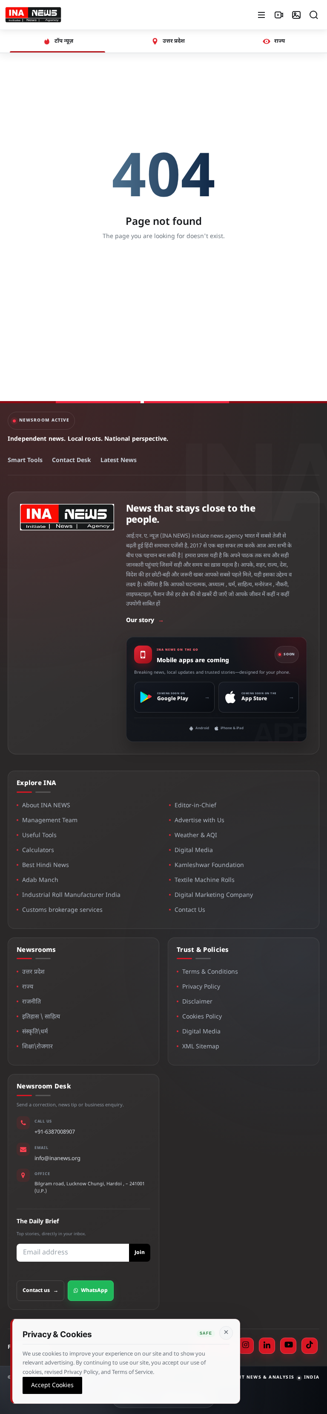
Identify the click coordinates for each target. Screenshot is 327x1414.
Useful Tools (39, 836)
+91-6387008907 (54, 1132)
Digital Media (194, 851)
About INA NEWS (46, 806)
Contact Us (190, 910)
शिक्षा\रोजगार (37, 1047)
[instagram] (246, 1346)
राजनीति (31, 1002)
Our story (145, 621)
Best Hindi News (45, 865)
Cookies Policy (202, 1017)
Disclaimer (197, 1002)
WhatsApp (94, 1290)
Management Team (49, 821)
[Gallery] (296, 14)
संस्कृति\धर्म (35, 1032)
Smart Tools (25, 461)
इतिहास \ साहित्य (41, 1017)
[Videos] (279, 14)
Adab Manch (40, 880)
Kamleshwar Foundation (209, 865)
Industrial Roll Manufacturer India (71, 895)
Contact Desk (71, 461)
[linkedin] (267, 1346)
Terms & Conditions (210, 972)
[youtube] (288, 1346)
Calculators (38, 851)
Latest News (118, 461)
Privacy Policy (201, 987)
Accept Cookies (52, 1385)
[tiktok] (309, 1346)
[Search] (314, 14)
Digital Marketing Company (214, 895)
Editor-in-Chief (195, 806)
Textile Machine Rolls (205, 880)
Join (140, 1252)
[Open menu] (261, 14)
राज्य (27, 987)
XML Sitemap (200, 1047)
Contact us (40, 1290)
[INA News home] (33, 15)
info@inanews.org (57, 1158)
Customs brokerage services (62, 910)
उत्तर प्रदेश (33, 972)
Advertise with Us (199, 821)
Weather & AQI (196, 836)
